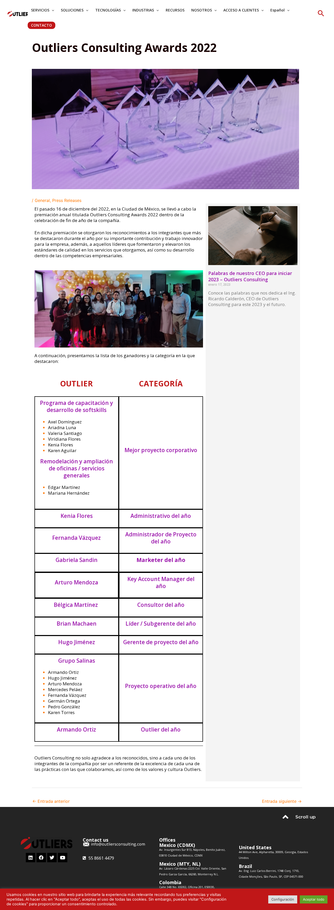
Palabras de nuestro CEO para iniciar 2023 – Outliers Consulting (250, 276)
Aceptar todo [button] (313, 899)
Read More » (218, 314)
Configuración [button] (282, 899)
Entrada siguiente (282, 801)
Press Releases (66, 200)
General (42, 200)
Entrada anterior (51, 801)
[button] (320, 14)
